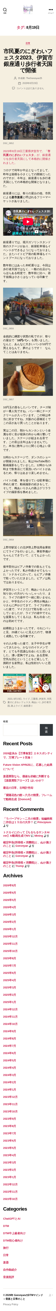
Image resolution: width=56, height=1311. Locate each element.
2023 (9, 698)
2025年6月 (9, 972)
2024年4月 (9, 1067)
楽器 (6, 1262)
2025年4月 (9, 980)
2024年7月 (9, 1045)
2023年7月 (9, 1133)
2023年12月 (10, 1096)
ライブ (26, 698)
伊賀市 (42, 698)
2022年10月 (10, 1199)
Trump (19, 866)
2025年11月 (10, 943)
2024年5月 (9, 1060)
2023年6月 (9, 1140)
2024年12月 (10, 1009)
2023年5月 (9, 1147)
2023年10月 (10, 1111)
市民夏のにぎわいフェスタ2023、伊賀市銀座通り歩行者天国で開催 (28, 60)
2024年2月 (9, 1082)
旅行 (6, 1247)
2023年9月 (9, 1118)
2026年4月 (9, 907)
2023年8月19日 (30, 83)
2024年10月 (10, 1023)
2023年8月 (9, 1126)
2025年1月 (9, 1002)
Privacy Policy (10, 1304)
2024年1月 (9, 1089)
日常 (28, 43)
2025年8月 (9, 958)
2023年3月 (9, 1162)
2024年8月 (9, 1038)
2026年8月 (9, 885)
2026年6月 (9, 892)
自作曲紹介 (10, 1269)
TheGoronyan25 (34, 78)
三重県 (34, 698)
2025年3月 (9, 987)
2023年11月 (10, 1104)
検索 (5, 721)
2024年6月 (9, 1053)
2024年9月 (9, 1031)
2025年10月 (10, 951)
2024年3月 (9, 1075)
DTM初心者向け (13, 1240)
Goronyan (21, 845)
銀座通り (28, 705)
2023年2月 (9, 1169)
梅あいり (36, 702)
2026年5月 (9, 900)
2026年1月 (9, 929)
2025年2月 (9, 994)
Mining (38, 835)
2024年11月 (10, 1016)
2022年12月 (10, 1184)
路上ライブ (16, 705)
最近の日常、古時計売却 (18, 787)
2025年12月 (10, 936)
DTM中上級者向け (14, 1233)
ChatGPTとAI (11, 1218)
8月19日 (18, 698)
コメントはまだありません (30, 88)
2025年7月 (9, 965)
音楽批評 (8, 1277)
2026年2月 (9, 921)
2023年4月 (9, 1155)
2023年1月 (9, 1177)
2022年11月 (10, 1191)
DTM (6, 1226)
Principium (44, 822)
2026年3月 (9, 914)
